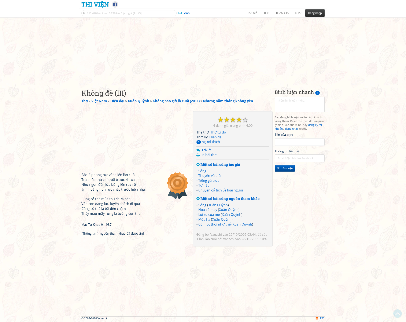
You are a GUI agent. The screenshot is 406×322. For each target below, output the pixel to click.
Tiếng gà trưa (208, 180)
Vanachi (216, 234)
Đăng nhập (315, 13)
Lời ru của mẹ (209, 214)
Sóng (202, 171)
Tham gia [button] (282, 13)
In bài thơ (209, 155)
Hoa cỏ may (207, 209)
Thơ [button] (266, 13)
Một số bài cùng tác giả (220, 165)
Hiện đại (215, 137)
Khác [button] (298, 13)
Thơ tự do (218, 132)
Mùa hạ (204, 219)
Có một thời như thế (214, 224)
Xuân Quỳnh (218, 205)
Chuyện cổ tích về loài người (220, 190)
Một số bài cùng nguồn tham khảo (230, 199)
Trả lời (206, 150)
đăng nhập (292, 129)
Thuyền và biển (210, 175)
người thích (209, 141)
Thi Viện (95, 4)
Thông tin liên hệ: (287, 151)
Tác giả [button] (252, 13)
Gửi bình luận (285, 168)
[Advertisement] (203, 49)
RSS (322, 318)
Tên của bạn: (284, 134)
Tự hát (203, 185)
